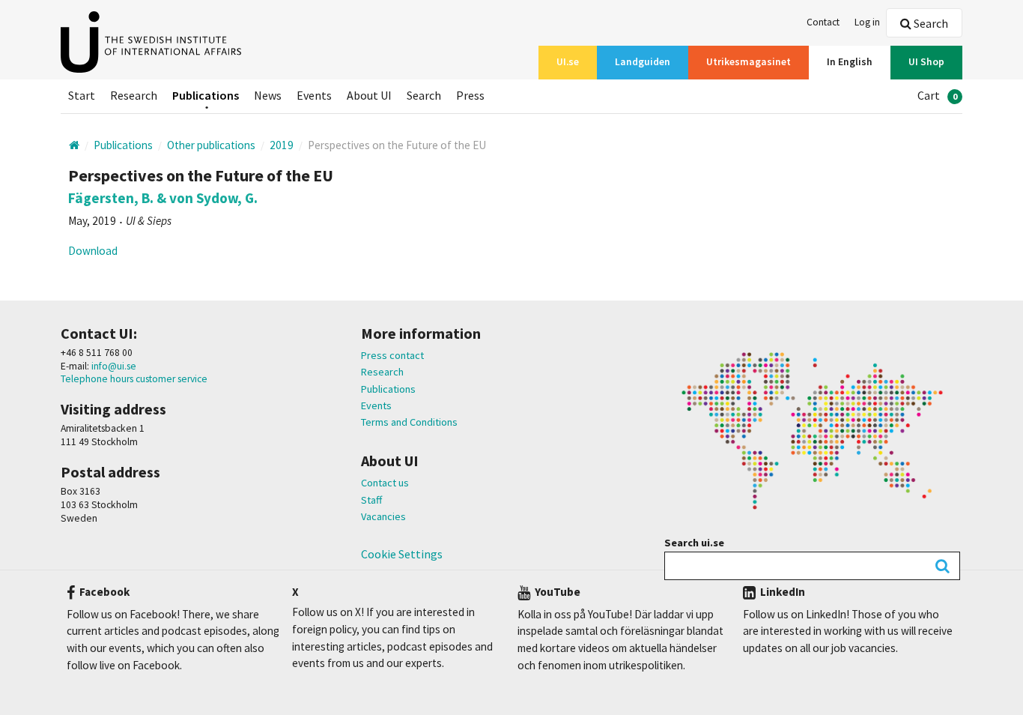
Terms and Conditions (409, 422)
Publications (388, 389)
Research (382, 371)
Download (93, 251)
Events (376, 405)
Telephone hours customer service (134, 378)
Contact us (385, 482)
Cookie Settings (402, 553)
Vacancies (383, 516)
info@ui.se (112, 366)
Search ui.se (694, 542)
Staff (371, 500)
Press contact (392, 355)
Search (929, 23)
